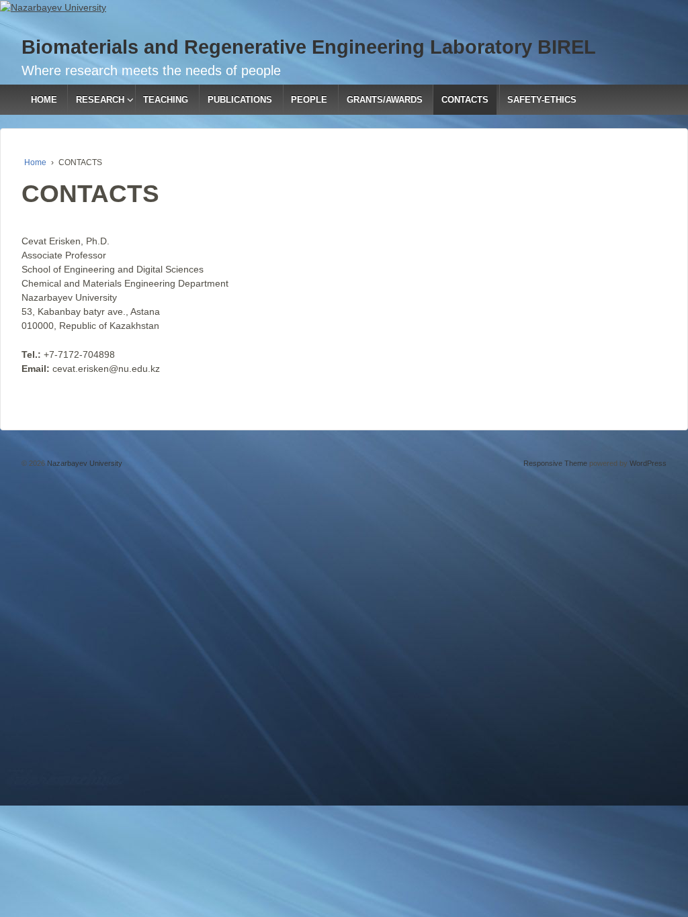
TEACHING (165, 100)
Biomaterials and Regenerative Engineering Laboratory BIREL (309, 47)
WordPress (648, 463)
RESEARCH (100, 100)
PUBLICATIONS (240, 100)
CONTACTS (464, 100)
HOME (44, 100)
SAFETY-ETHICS (541, 100)
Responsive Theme (555, 463)
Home (35, 162)
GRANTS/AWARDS (385, 100)
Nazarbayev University (83, 463)
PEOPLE (309, 100)
